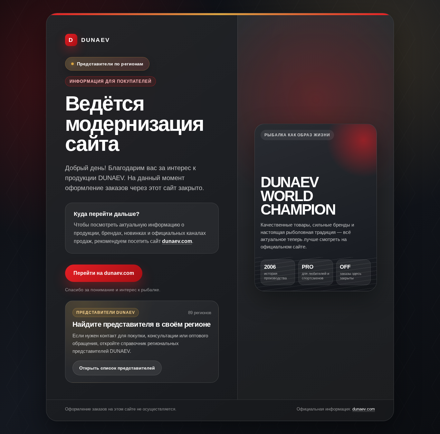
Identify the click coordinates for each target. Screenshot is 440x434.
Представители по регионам (110, 63)
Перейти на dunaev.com (103, 273)
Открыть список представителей (117, 368)
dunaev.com (177, 241)
